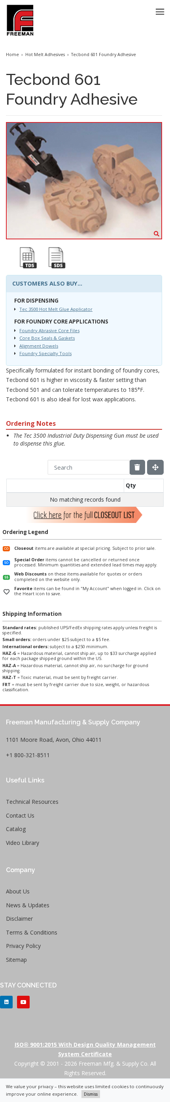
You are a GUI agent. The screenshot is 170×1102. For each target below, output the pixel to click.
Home (12, 54)
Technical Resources (32, 801)
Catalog (16, 829)
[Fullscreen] (155, 467)
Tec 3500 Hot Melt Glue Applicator (56, 309)
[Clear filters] (137, 467)
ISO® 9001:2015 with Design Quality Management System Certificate (85, 1049)
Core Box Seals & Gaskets (47, 338)
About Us (18, 891)
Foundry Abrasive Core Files (49, 330)
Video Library (22, 842)
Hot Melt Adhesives (45, 54)
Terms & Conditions (31, 932)
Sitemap (16, 959)
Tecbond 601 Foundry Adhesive (103, 54)
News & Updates (27, 905)
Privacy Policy (23, 946)
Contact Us (20, 815)
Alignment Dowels (38, 346)
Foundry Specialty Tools (45, 353)
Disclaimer (19, 918)
